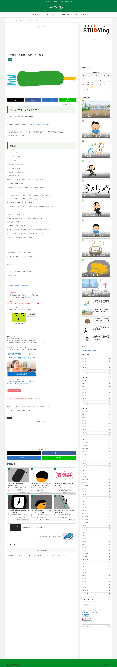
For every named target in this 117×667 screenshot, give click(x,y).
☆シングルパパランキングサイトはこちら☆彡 (19, 383)
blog (10, 418)
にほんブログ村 (86, 617)
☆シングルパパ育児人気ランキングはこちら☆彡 (20, 381)
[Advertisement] (41, 40)
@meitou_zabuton (43, 124)
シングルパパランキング (88, 621)
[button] (108, 626)
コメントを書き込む (41, 550)
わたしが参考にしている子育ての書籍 (17, 285)
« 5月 (83, 93)
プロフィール (16, 135)
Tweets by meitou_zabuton (89, 350)
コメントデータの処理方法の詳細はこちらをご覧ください (57, 555)
